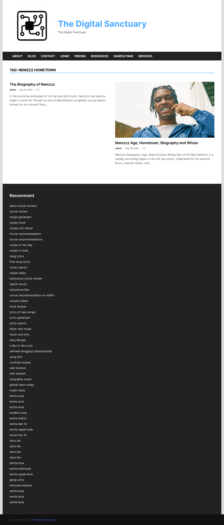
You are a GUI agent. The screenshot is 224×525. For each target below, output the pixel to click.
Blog (32, 56)
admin (13, 89)
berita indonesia (20, 468)
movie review (18, 211)
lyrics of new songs (22, 312)
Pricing (80, 56)
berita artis (17, 401)
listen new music (20, 329)
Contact (48, 56)
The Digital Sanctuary (102, 24)
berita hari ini (18, 424)
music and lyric (20, 334)
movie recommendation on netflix (32, 295)
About (17, 56)
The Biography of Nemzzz (32, 84)
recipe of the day (21, 245)
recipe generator (21, 217)
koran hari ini (18, 435)
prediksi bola (18, 412)
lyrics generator (20, 317)
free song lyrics (20, 261)
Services (145, 56)
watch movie (18, 284)
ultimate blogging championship (31, 351)
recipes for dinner (21, 228)
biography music (21, 379)
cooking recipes (20, 362)
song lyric (16, 357)
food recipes (18, 306)
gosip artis (17, 479)
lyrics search (18, 323)
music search (18, 267)
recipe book (18, 222)
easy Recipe (18, 340)
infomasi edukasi (21, 485)
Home (64, 56)
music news (17, 390)
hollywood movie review (26, 278)
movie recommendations (26, 239)
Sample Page (123, 56)
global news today (22, 384)
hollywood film (19, 289)
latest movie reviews (23, 206)
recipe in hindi (19, 250)
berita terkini (18, 418)
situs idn (15, 440)
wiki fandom (18, 368)
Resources (99, 56)
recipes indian (19, 301)
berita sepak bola (21, 429)
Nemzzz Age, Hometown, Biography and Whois (156, 143)
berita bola (17, 396)
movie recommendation (25, 234)
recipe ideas (18, 273)
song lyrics (17, 256)
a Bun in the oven (21, 345)
